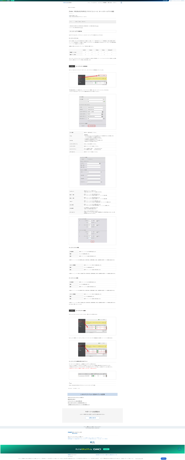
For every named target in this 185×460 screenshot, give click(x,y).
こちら (97, 25)
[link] (89, 2)
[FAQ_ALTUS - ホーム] (67, 2)
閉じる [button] (164, 458)
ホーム (85, 426)
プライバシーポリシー (139, 458)
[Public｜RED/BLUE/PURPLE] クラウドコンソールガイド (78, 16)
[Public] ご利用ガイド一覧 (73, 15)
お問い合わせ (92, 418)
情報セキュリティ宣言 (90, 426)
